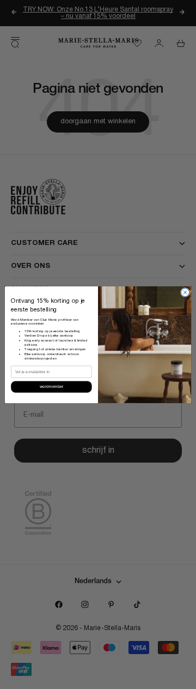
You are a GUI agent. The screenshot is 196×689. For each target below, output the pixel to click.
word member (51, 386)
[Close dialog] (185, 292)
